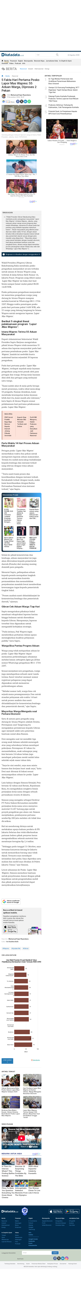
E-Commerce (33, 1221)
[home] (2, 61)
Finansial (13, 61)
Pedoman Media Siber (38, 1263)
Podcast (18, 63)
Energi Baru (59, 1221)
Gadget (31, 1227)
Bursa (17, 1225)
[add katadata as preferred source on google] (21, 901)
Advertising (20, 1263)
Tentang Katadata (9, 1263)
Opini (3, 1237)
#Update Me (16, 948)
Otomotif (5, 63)
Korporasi (18, 1227)
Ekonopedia (28, 61)
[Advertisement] (62, 181)
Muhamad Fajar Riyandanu (21, 95)
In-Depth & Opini (65, 61)
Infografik (72, 1221)
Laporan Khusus (6, 1241)
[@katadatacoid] (66, 1258)
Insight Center (33, 1239)
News (17, 1235)
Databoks (32, 1241)
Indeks (31, 1235)
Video (11, 63)
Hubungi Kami (72, 1263)
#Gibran (25, 948)
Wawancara (5, 1239)
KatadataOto (33, 1245)
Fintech (31, 1223)
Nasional (23, 69)
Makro (17, 1221)
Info (23, 63)
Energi (47, 69)
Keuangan (18, 1223)
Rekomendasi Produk (10, 495)
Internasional (39, 69)
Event (30, 1243)
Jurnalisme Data (52, 61)
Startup (31, 1225)
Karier (28, 1263)
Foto (16, 1241)
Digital (20, 61)
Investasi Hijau (60, 1225)
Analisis (71, 1223)
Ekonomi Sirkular (61, 1223)
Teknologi (32, 1229)
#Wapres (6, 948)
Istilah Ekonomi (46, 1225)
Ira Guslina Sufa (12, 941)
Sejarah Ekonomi (47, 1221)
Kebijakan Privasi (52, 1263)
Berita (6, 61)
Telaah (4, 1235)
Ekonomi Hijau (39, 61)
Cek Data (72, 1225)
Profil (43, 1223)
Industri (30, 69)
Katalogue (18, 1239)
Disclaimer (63, 1263)
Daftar (55, 1253)
